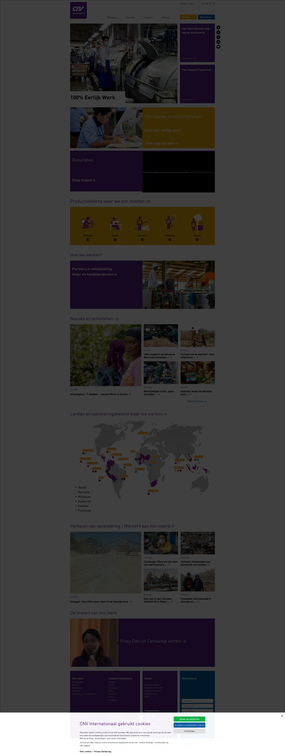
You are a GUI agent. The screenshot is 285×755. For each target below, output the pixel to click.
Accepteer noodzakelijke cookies (189, 725)
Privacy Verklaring (102, 751)
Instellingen (189, 731)
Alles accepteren (189, 719)
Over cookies (86, 751)
